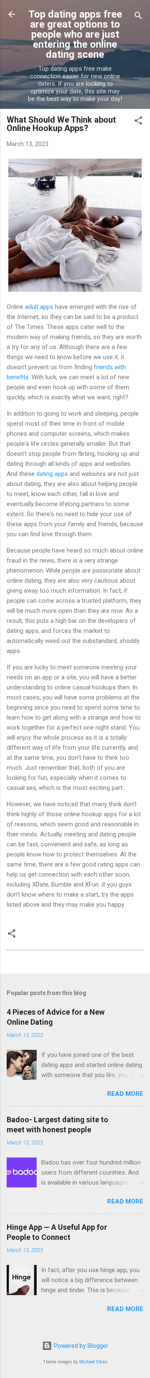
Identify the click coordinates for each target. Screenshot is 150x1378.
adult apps (39, 307)
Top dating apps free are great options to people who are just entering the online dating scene (75, 34)
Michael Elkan (93, 1362)
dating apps (52, 474)
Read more (125, 1094)
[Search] (138, 17)
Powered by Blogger (80, 1346)
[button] (138, 122)
